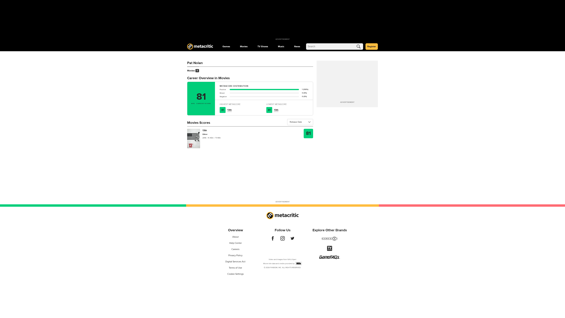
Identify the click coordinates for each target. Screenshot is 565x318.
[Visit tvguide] (329, 250)
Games (226, 46)
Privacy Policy (235, 255)
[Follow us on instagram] (282, 239)
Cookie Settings (235, 274)
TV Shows (262, 46)
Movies (244, 46)
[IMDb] (298, 263)
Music (281, 46)
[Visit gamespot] (329, 240)
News (297, 46)
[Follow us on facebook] (272, 239)
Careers (235, 249)
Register (371, 46)
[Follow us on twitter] (292, 239)
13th (229, 110)
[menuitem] (226, 46)
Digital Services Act (235, 261)
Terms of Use (235, 267)
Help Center (235, 243)
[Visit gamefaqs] (329, 258)
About (235, 236)
